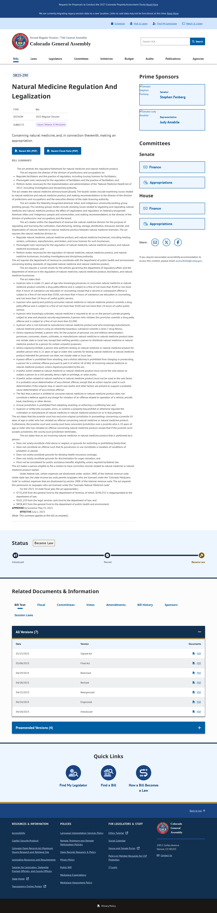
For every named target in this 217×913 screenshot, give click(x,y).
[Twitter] (166, 242)
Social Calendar (116, 840)
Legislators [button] (55, 59)
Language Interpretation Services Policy (81, 833)
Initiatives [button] (106, 59)
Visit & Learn (141, 23)
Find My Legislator (167, 23)
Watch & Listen (194, 23)
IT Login (112, 867)
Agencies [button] (198, 59)
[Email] (155, 242)
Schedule (120, 23)
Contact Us (166, 855)
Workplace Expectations (73, 874)
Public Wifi (66, 867)
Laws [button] (34, 59)
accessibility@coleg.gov (189, 260)
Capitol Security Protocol (25, 840)
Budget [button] (129, 59)
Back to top (196, 810)
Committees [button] (81, 59)
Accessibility (18, 833)
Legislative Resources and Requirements (34, 859)
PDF (199, 653)
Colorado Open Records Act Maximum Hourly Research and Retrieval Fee (32, 850)
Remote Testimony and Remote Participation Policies (77, 842)
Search (199, 41)
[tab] (20, 605)
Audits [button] (150, 59)
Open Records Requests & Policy (78, 852)
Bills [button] (16, 59)
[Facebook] (178, 242)
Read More (152, 4)
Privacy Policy (67, 859)
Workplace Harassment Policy (76, 882)
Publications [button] (173, 59)
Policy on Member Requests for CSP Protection (127, 857)
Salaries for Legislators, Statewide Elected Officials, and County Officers (32, 869)
